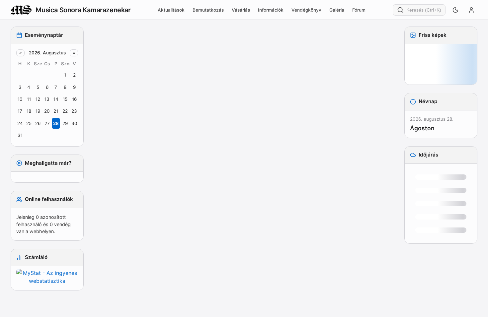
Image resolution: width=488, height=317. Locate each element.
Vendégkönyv (306, 10)
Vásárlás (241, 10)
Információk (271, 10)
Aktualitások (171, 10)
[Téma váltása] (455, 10)
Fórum (359, 10)
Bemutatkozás (208, 10)
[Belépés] (471, 10)
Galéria (336, 10)
